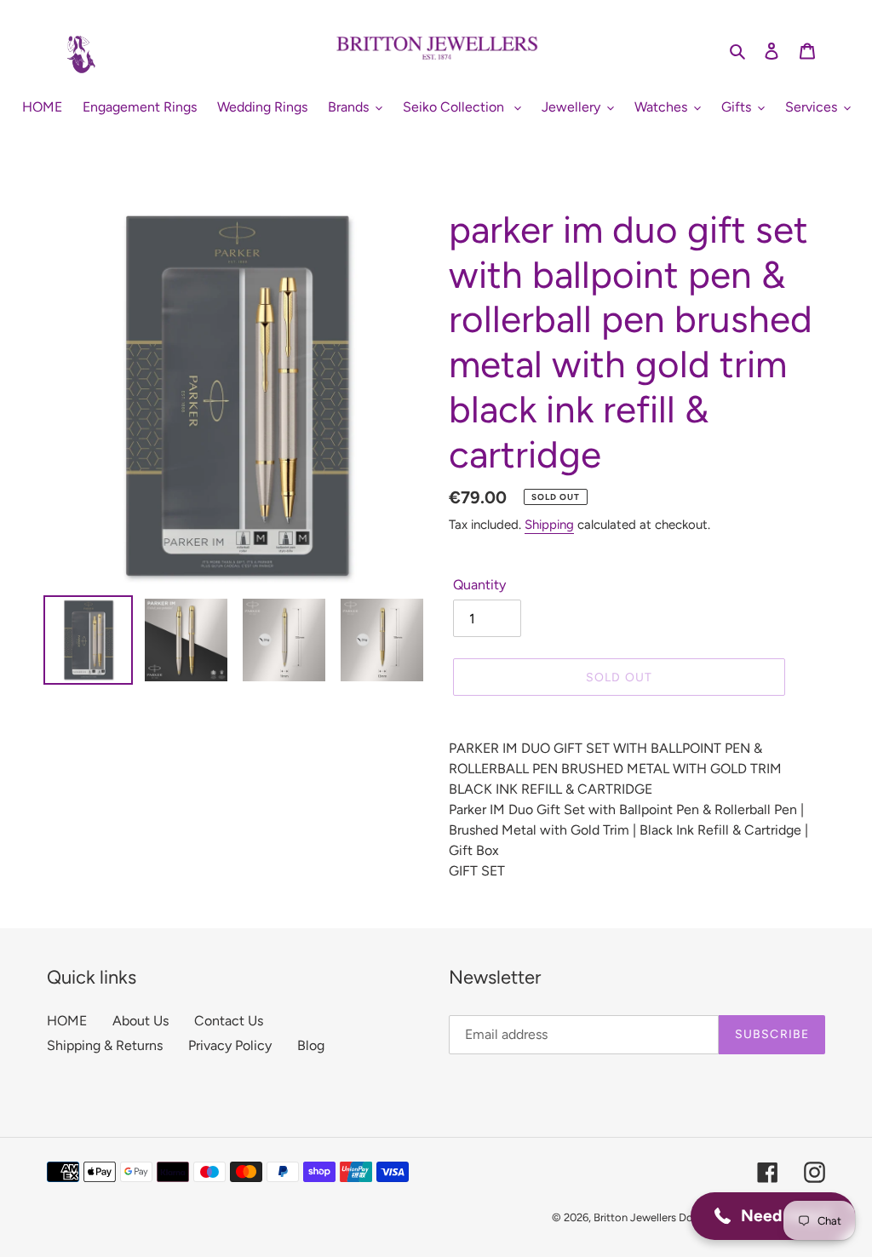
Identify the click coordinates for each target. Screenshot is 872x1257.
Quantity (479, 585)
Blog (310, 1045)
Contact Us (228, 1021)
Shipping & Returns (105, 1045)
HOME (67, 1021)
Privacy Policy (230, 1045)
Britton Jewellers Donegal (657, 1217)
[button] (773, 1216)
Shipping (549, 524)
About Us (140, 1021)
